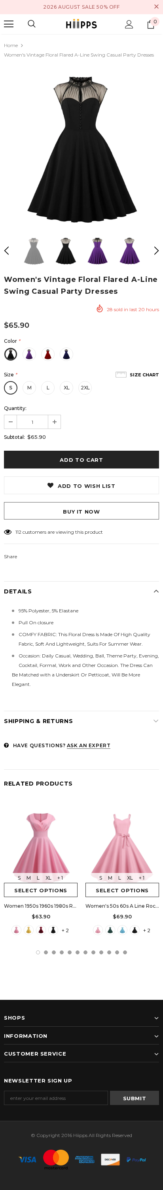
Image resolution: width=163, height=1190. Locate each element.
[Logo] (81, 24)
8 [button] (93, 952)
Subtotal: (14, 437)
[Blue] (122, 930)
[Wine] (40, 930)
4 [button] (62, 952)
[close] (156, 7)
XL (67, 388)
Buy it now (81, 511)
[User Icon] (129, 24)
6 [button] (78, 952)
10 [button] (109, 952)
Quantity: (15, 408)
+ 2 (65, 930)
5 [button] (70, 952)
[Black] (53, 930)
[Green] (110, 930)
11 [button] (117, 952)
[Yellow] (28, 930)
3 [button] (54, 952)
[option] (81, 147)
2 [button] (46, 952)
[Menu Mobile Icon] (8, 24)
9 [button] (101, 952)
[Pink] (16, 930)
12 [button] (125, 952)
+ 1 (60, 878)
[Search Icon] (32, 24)
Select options (40, 890)
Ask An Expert (89, 745)
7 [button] (85, 952)
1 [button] (38, 952)
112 (18, 532)
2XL (85, 388)
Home (11, 45)
